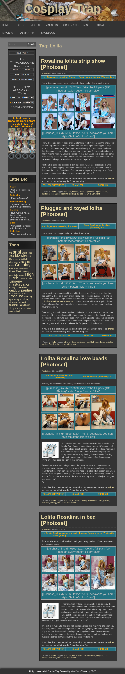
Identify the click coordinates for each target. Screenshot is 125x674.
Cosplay (86, 655)
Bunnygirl (13, 259)
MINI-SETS (51, 25)
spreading (14, 299)
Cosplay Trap (62, 8)
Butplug (23, 258)
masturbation (47, 194)
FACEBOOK (48, 32)
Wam (11, 311)
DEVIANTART (28, 32)
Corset (79, 655)
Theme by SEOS (88, 671)
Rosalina (64, 194)
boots (28, 256)
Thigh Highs (24, 305)
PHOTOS (20, 25)
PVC (27, 293)
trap (81, 194)
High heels (89, 192)
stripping (13, 302)
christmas (13, 262)
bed (73, 655)
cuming (84, 500)
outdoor (14, 290)
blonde (75, 192)
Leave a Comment (92, 194)
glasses (22, 275)
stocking (72, 194)
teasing (53, 503)
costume (13, 268)
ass (69, 192)
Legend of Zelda (26, 278)
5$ (65, 342)
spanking (28, 296)
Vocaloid (27, 308)
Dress (81, 192)
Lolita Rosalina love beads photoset (57, 301)
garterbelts (13, 275)
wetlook (17, 311)
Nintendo (20, 287)
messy (12, 287)
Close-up (75, 342)
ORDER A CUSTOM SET (77, 25)
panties (57, 194)
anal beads (26, 253)
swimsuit (22, 302)
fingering (25, 271)
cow (20, 268)
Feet (87, 342)
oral (27, 287)
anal (66, 192)
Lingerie (98, 192)
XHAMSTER (103, 25)
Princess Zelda (19, 293)
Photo (53, 192)
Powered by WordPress (70, 671)
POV (11, 293)
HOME (5, 25)
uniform (19, 308)
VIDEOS (35, 25)
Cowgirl (25, 268)
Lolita (104, 192)
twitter (111, 178)
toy (78, 194)
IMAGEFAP (8, 32)
